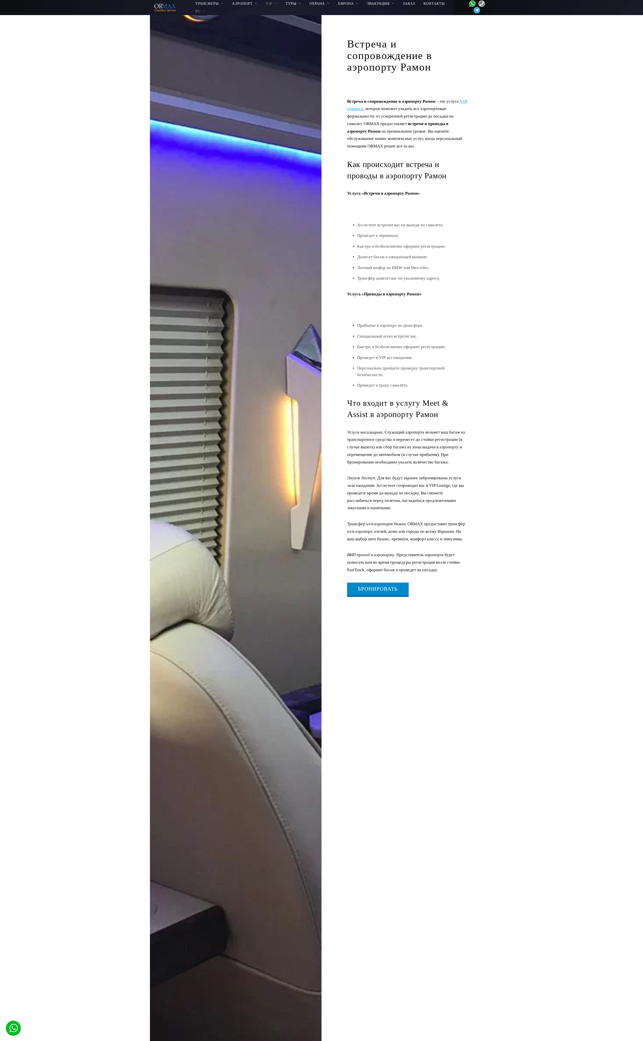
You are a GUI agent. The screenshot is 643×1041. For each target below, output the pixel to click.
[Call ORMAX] (480, 3)
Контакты (434, 4)
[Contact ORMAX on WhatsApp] (470, 3)
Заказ (409, 4)
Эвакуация (378, 4)
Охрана (317, 4)
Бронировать (378, 589)
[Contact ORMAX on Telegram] (475, 10)
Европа (346, 4)
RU (198, 11)
